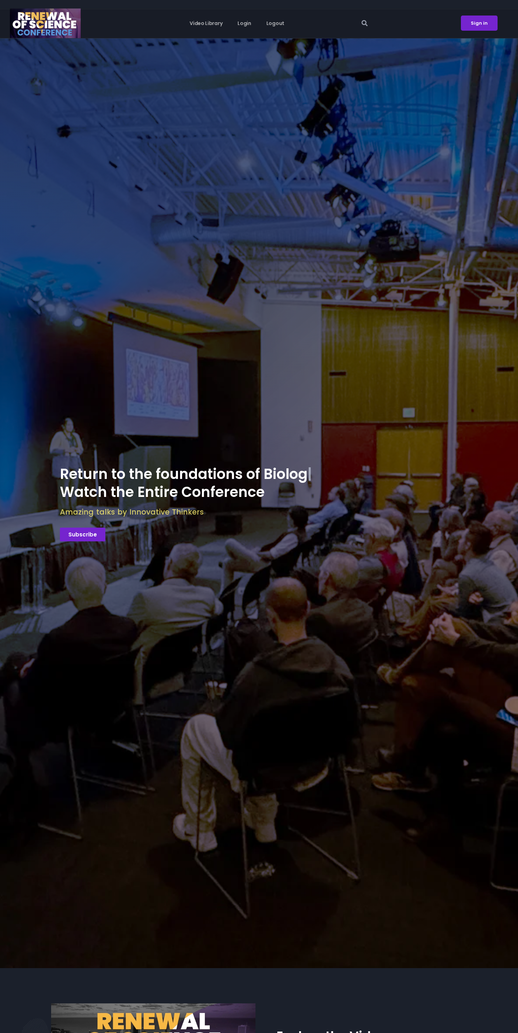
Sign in (479, 23)
